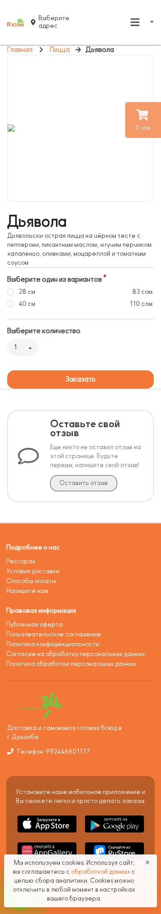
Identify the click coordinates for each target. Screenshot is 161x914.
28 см (27, 291)
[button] (47, 834)
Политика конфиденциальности (52, 644)
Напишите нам (27, 591)
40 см (27, 303)
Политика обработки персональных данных (71, 664)
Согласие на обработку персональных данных (75, 654)
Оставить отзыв (83, 483)
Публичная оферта (34, 624)
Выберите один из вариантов (54, 279)
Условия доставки (32, 571)
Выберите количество (43, 331)
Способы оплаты (31, 581)
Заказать (80, 379)
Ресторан (20, 561)
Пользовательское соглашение (53, 634)
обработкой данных (101, 871)
